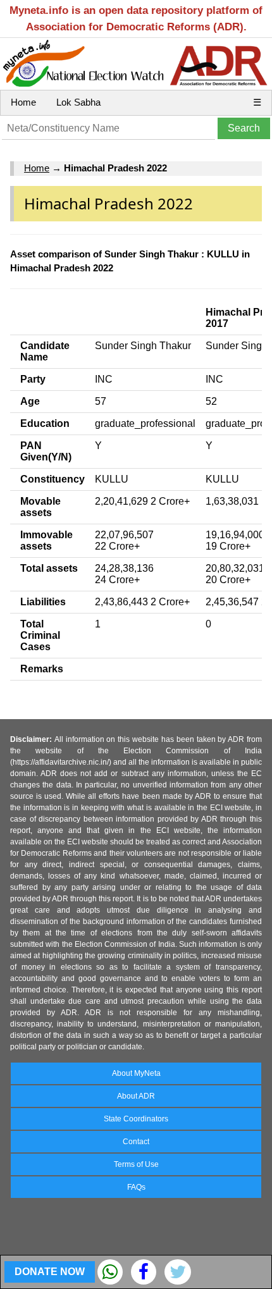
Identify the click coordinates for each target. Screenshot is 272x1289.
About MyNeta (136, 1073)
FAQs (136, 1187)
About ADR (136, 1096)
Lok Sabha (78, 102)
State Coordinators (136, 1118)
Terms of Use (136, 1164)
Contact (136, 1141)
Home (23, 102)
